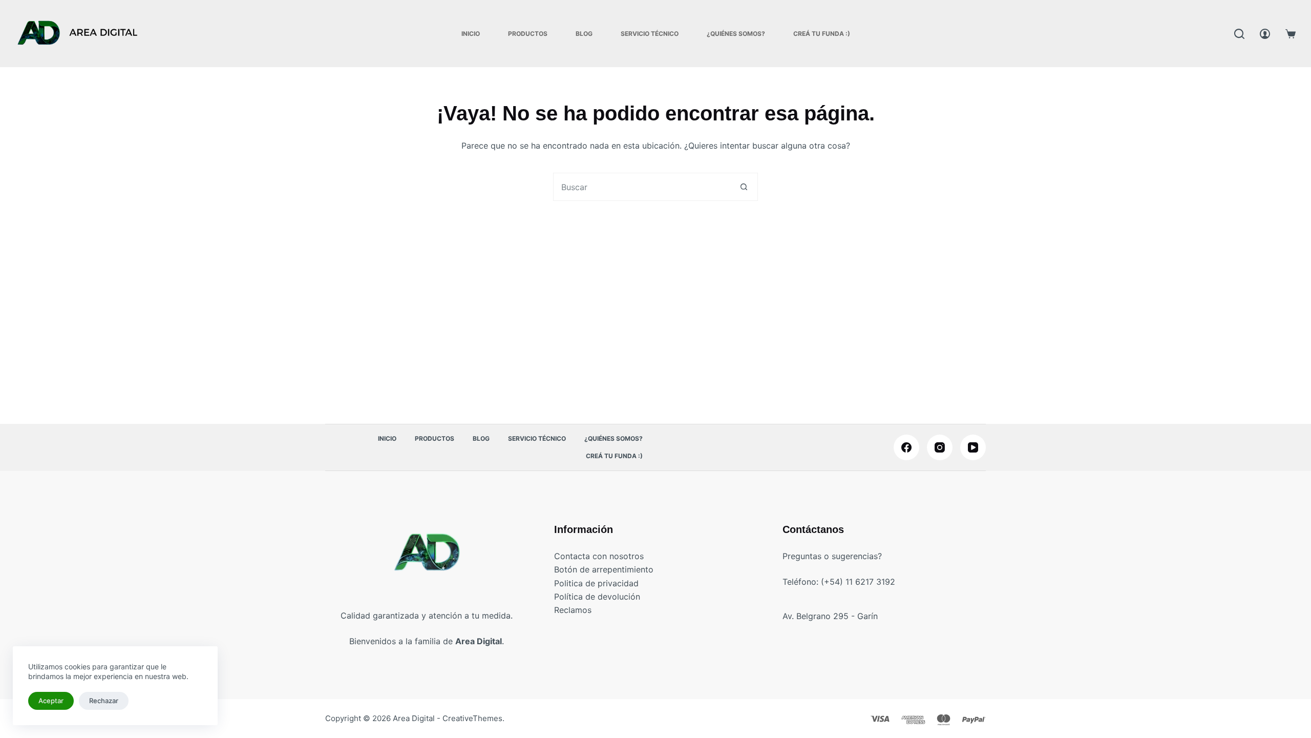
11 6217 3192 (870, 582)
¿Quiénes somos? (736, 33)
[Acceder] (1265, 34)
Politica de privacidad (596, 583)
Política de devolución (597, 596)
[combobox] (642, 187)
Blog (584, 33)
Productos (527, 33)
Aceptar (51, 700)
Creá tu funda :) (821, 33)
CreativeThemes (472, 718)
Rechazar (103, 700)
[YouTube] (973, 447)
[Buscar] (1239, 34)
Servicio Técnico (650, 33)
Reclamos (572, 610)
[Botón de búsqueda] (743, 186)
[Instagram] (940, 447)
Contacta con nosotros (599, 556)
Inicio (470, 33)
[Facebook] (906, 447)
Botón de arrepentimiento (603, 569)
